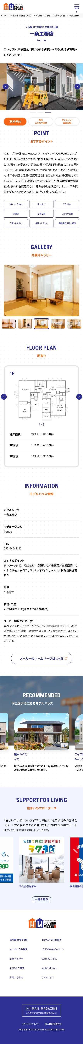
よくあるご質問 (17, 968)
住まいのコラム (49, 958)
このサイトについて (30, 1023)
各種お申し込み (49, 968)
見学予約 (15, 121)
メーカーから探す (18, 949)
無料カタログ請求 (41, 121)
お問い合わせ (16, 977)
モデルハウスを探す (51, 939)
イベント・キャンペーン (53, 949)
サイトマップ (47, 977)
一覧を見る (41, 899)
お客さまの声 (16, 958)
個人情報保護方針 (53, 1023)
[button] (5, 86)
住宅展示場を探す (19, 939)
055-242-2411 (13, 548)
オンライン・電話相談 (67, 121)
